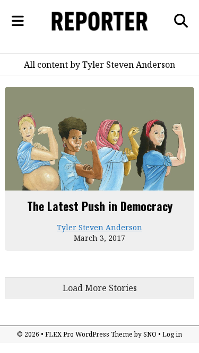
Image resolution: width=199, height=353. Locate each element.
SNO (150, 334)
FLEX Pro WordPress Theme (89, 334)
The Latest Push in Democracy (99, 205)
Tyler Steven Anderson (99, 227)
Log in (172, 334)
